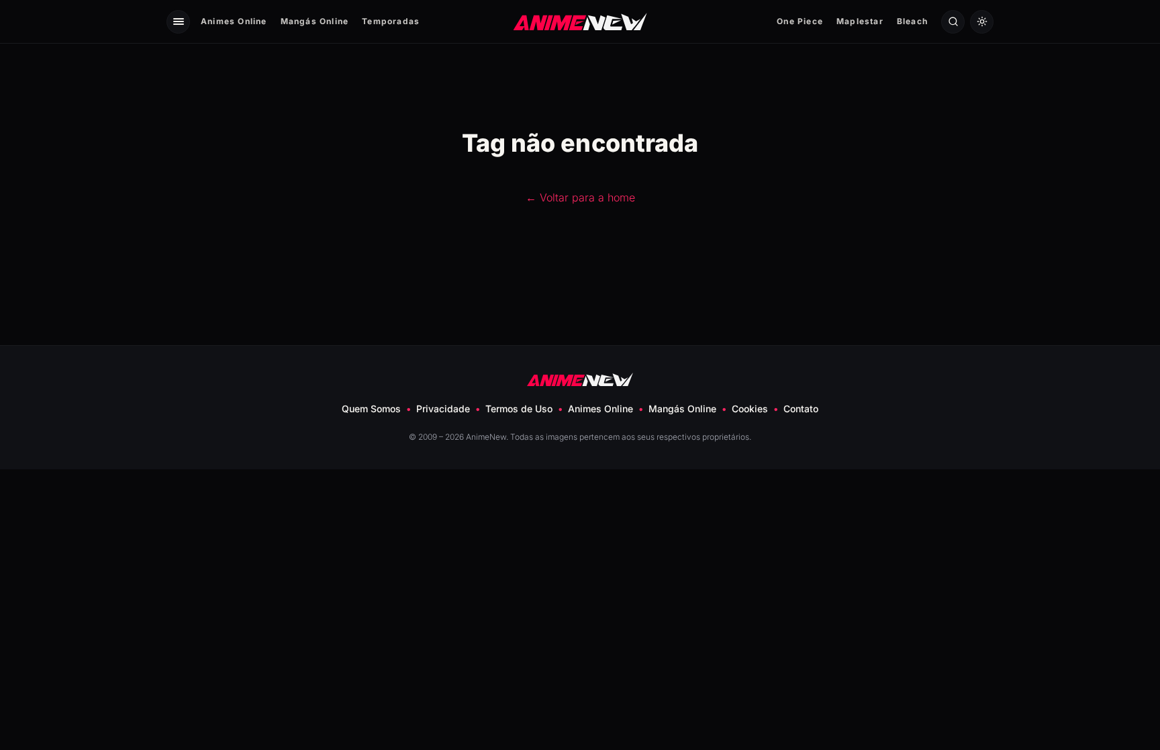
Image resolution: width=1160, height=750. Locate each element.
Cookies (750, 408)
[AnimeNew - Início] (580, 21)
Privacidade (443, 408)
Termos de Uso (518, 408)
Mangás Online (315, 21)
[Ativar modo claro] (982, 22)
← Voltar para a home (580, 197)
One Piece (800, 21)
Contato (800, 408)
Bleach (912, 21)
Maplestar (859, 21)
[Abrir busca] (953, 22)
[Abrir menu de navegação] (178, 22)
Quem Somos (371, 408)
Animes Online (234, 21)
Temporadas (391, 21)
